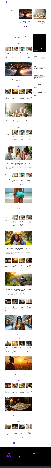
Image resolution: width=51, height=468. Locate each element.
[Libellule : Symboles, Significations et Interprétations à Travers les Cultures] (22, 91)
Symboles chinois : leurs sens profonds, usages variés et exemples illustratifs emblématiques (29, 97)
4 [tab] (26, 26)
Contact (35, 95)
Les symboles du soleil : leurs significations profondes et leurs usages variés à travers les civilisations (14, 97)
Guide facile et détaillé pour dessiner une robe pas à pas (22, 348)
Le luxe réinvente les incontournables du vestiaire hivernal (18, 332)
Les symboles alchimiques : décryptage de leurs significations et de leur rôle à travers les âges (7, 308)
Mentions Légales (36, 94)
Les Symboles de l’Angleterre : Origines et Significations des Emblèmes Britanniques (29, 307)
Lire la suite (18, 43)
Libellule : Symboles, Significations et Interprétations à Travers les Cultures (22, 97)
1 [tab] (24, 26)
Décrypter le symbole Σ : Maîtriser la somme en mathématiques (14, 307)
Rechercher (35, 56)
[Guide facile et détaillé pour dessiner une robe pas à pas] (22, 343)
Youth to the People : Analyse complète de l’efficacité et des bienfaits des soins (14, 55)
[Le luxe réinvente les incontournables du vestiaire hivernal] (18, 322)
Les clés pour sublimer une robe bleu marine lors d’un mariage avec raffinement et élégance (29, 350)
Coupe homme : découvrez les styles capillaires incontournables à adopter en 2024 (7, 350)
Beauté (12, 10)
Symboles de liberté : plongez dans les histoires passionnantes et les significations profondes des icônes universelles (22, 309)
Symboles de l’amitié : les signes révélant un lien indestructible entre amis (7, 97)
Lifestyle (19, 246)
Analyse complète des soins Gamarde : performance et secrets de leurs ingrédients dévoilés (39, 23)
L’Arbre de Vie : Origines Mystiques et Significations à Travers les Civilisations (25, 22)
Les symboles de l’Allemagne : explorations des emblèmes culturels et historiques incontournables (18, 290)
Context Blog (35, 465)
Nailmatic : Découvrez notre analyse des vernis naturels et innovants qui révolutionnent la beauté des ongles (29, 55)
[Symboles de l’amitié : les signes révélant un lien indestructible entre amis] (8, 91)
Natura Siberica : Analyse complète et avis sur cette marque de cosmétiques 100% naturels (11, 13)
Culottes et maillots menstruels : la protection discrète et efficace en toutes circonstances (22, 55)
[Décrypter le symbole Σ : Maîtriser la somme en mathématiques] (15, 301)
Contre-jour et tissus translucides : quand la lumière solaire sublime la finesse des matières (14, 350)
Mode (35, 88)
